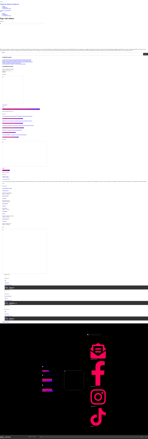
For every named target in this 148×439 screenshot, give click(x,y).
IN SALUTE (45, 371)
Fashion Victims (6, 170)
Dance (3, 168)
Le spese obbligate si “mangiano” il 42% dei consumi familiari (14, 63)
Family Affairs (4, 198)
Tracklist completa (5, 321)
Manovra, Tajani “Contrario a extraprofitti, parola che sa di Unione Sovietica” (16, 60)
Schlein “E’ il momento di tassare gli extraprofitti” (11, 62)
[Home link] (9, 4)
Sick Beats (3, 213)
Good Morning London (5, 190)
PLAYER (6, 10)
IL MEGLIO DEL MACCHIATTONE (47, 390)
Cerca (3, 52)
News (3, 106)
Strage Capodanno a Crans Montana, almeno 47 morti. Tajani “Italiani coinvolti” (21, 109)
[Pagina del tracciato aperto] (38, 437)
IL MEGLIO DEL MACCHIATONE (47, 380)
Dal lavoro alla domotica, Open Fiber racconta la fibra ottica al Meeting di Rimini (17, 61)
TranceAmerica (4, 221)
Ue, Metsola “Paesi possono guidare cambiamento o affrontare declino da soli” (17, 59)
